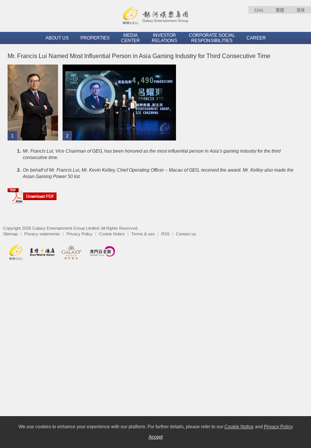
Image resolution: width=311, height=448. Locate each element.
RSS (165, 234)
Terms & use (143, 234)
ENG (259, 10)
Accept (156, 437)
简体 (301, 10)
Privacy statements (42, 234)
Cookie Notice (112, 234)
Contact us (186, 234)
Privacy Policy (79, 234)
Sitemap (10, 234)
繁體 (280, 10)
